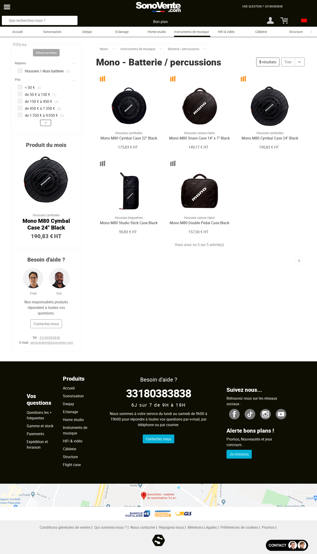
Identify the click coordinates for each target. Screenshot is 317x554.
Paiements (35, 433)
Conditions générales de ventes (65, 527)
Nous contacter (142, 527)
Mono (108, 62)
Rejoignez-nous (171, 527)
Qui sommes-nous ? (110, 527)
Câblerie (261, 31)
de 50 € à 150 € (40, 94)
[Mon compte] (270, 20)
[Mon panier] (283, 20)
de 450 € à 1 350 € (43, 108)
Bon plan (160, 21)
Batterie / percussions (175, 62)
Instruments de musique (191, 31)
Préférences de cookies (239, 527)
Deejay (87, 31)
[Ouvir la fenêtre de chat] (287, 545)
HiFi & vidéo (226, 31)
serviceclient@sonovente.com (51, 342)
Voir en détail (122, 121)
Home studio (157, 31)
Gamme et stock (40, 425)
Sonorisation (52, 31)
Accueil (17, 31)
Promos (268, 527)
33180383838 (49, 337)
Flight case (72, 464)
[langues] (303, 20)
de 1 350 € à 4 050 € (44, 115)
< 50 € (33, 87)
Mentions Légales (202, 527)
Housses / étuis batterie (47, 71)
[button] (47, 64)
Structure (296, 31)
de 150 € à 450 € (41, 101)
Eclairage (122, 31)
